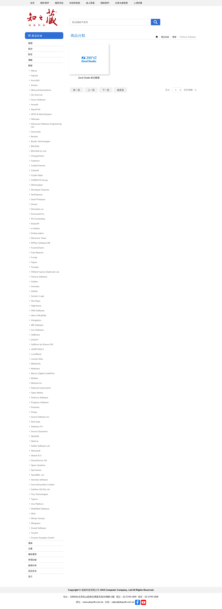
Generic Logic (37, 296)
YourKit (34, 533)
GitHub (34, 291)
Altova (34, 70)
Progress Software (40, 402)
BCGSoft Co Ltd (38, 151)
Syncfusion (36, 470)
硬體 (30, 43)
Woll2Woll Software (40, 508)
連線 (30, 543)
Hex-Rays (35, 301)
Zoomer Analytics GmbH (42, 537)
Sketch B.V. (36, 455)
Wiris (33, 513)
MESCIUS (35, 363)
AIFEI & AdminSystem (41, 114)
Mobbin (34, 378)
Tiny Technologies (39, 494)
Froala (34, 257)
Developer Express (40, 189)
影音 (30, 54)
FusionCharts (37, 247)
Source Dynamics (39, 431)
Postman (35, 407)
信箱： (108, 602)
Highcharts (36, 305)
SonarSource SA (39, 460)
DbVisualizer (37, 185)
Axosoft (34, 104)
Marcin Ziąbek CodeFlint (42, 373)
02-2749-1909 (129, 596)
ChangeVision (37, 156)
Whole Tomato (38, 518)
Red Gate (35, 421)
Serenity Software (39, 479)
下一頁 (105, 90)
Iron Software (37, 330)
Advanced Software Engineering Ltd (46, 125)
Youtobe (143, 602)
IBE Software (37, 325)
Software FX (37, 426)
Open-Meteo (37, 393)
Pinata (34, 412)
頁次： (168, 90)
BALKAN (35, 146)
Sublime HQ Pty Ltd (40, 489)
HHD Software (38, 310)
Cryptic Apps (37, 175)
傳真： (141, 596)
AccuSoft (35, 80)
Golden (34, 281)
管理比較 (32, 560)
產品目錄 (165, 37)
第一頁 (76, 90)
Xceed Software (38, 528)
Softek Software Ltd (40, 446)
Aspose (34, 75)
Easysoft (35, 223)
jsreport (34, 339)
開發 (30, 65)
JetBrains (35, 335)
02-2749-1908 (151, 596)
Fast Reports (37, 252)
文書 (30, 548)
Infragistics (36, 320)
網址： (79, 602)
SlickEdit (35, 436)
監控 (30, 49)
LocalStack (36, 354)
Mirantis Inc (36, 383)
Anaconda (36, 131)
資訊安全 (32, 571)
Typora (34, 499)
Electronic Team (38, 238)
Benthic (34, 136)
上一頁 (91, 90)
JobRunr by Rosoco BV (42, 344)
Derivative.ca (37, 209)
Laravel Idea (37, 359)
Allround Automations (41, 90)
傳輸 (30, 60)
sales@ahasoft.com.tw (123, 602)
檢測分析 (32, 565)
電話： (119, 596)
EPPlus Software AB (40, 243)
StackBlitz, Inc (37, 475)
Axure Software (38, 99)
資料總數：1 (190, 90)
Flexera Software (39, 277)
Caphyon (35, 161)
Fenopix (35, 267)
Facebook (137, 602)
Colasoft (35, 170)
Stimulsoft (35, 451)
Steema (34, 441)
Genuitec (35, 286)
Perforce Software (39, 397)
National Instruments (41, 388)
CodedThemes (38, 165)
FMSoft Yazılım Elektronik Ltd (45, 272)
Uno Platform (37, 504)
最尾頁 (120, 90)
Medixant (35, 368)
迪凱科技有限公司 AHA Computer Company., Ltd (42, 18)
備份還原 (32, 554)
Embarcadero (37, 233)
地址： (66, 596)
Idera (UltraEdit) (38, 315)
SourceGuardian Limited (42, 484)
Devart (34, 204)
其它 (30, 576)
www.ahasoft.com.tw (93, 602)
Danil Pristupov (38, 199)
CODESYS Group (39, 180)
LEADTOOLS (37, 349)
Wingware (35, 523)
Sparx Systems (38, 465)
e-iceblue (35, 228)
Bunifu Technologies (40, 141)
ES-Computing (38, 219)
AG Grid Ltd (36, 95)
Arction (34, 85)
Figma (34, 262)
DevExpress (36, 194)
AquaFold (35, 109)
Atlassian (35, 119)
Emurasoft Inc (37, 214)
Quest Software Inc (40, 417)
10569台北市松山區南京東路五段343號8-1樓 (92, 596)
